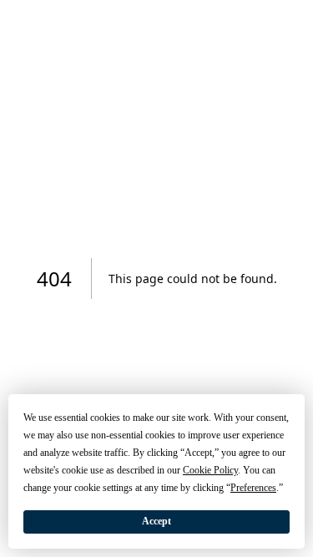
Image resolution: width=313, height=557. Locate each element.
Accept (156, 521)
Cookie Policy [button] (210, 470)
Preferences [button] (253, 488)
